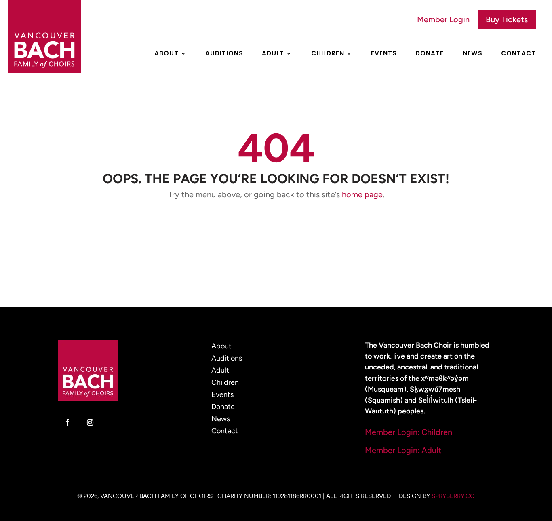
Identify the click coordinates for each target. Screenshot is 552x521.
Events (384, 54)
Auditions (224, 54)
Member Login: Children (408, 432)
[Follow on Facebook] (67, 422)
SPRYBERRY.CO (453, 496)
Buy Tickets (507, 19)
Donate (429, 54)
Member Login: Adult (403, 450)
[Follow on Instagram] (90, 422)
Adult (273, 54)
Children (327, 54)
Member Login (443, 19)
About (166, 54)
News (472, 54)
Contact (518, 54)
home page (362, 194)
